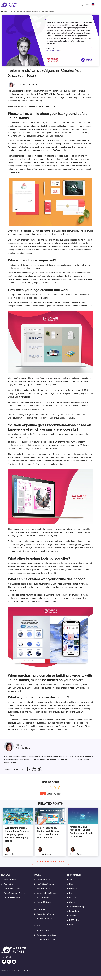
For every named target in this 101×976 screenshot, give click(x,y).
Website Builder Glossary (46, 914)
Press (71, 925)
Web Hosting (8, 884)
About (71, 880)
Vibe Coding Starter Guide (46, 939)
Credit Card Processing (12, 897)
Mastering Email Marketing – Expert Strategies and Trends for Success (81, 832)
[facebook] (4, 962)
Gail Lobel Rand (30, 85)
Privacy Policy (74, 911)
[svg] (28, 769)
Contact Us (73, 888)
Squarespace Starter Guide (46, 935)
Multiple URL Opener (44, 902)
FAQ (71, 893)
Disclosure (73, 897)
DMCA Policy (74, 920)
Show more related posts (50, 861)
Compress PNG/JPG (44, 880)
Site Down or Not (43, 897)
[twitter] (9, 962)
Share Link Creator (43, 888)
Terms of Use (74, 916)
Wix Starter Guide (43, 930)
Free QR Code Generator (45, 884)
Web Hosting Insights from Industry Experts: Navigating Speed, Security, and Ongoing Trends (17, 834)
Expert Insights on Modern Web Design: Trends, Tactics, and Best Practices (48, 833)
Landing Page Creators (12, 888)
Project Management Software (14, 893)
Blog (71, 884)
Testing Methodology (76, 907)
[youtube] (14, 962)
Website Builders (10, 880)
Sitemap (72, 902)
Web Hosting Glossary (45, 918)
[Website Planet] (2, 11)
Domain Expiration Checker (46, 893)
